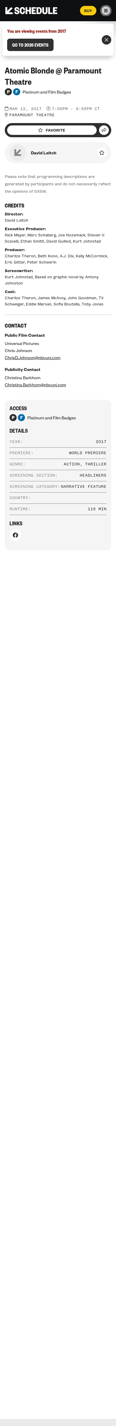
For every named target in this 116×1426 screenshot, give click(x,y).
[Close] (106, 40)
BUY (88, 10)
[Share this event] (104, 130)
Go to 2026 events (30, 45)
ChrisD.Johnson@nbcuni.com (32, 357)
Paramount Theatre (32, 115)
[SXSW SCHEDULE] (31, 10)
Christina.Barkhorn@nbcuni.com (35, 384)
